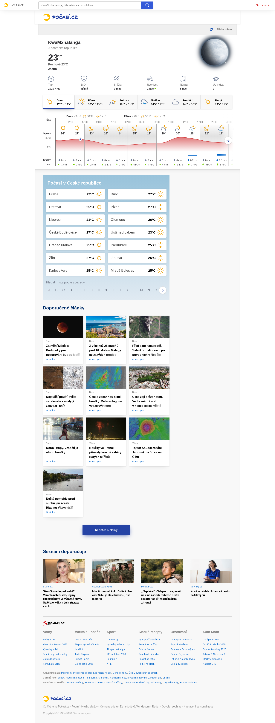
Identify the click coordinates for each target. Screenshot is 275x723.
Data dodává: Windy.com (135, 706)
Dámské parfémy (113, 682)
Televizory (156, 682)
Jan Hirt (79, 649)
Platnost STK (209, 664)
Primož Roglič (82, 659)
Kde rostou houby (102, 673)
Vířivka (166, 677)
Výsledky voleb (50, 649)
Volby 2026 (49, 639)
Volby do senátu (51, 659)
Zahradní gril (154, 677)
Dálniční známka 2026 (213, 644)
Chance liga (113, 639)
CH (106, 290)
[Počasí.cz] (60, 17)
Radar (155, 706)
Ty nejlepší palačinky (149, 639)
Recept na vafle (147, 659)
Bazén (61, 677)
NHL (109, 664)
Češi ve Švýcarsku (180, 654)
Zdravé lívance (146, 649)
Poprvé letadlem (179, 644)
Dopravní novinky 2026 (214, 649)
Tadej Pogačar (82, 654)
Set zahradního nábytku (134, 677)
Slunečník (103, 677)
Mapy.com (66, 673)
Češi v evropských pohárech (143, 673)
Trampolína (91, 677)
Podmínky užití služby (85, 706)
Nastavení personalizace (198, 706)
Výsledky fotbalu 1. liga (119, 644)
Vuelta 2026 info (83, 639)
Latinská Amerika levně (183, 659)
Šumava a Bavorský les (183, 649)
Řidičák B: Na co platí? (213, 654)
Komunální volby (51, 664)
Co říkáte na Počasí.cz (56, 706)
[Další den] (228, 140)
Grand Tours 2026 (84, 664)
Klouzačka (115, 677)
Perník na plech (147, 664)
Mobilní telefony (75, 682)
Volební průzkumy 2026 (55, 644)
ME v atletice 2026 (116, 654)
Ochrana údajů (109, 706)
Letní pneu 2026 (210, 639)
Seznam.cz (262, 5)
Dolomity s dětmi (179, 664)
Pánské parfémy (188, 682)
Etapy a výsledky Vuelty (87, 644)
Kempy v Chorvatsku (181, 639)
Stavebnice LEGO (94, 682)
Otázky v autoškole (212, 659)
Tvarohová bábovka (149, 654)
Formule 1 (112, 659)
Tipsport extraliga (116, 649)
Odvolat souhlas (171, 706)
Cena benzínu (120, 673)
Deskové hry (142, 682)
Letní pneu (129, 682)
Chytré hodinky (170, 682)
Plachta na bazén (75, 677)
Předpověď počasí (82, 673)
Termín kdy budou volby (55, 654)
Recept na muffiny (148, 644)
